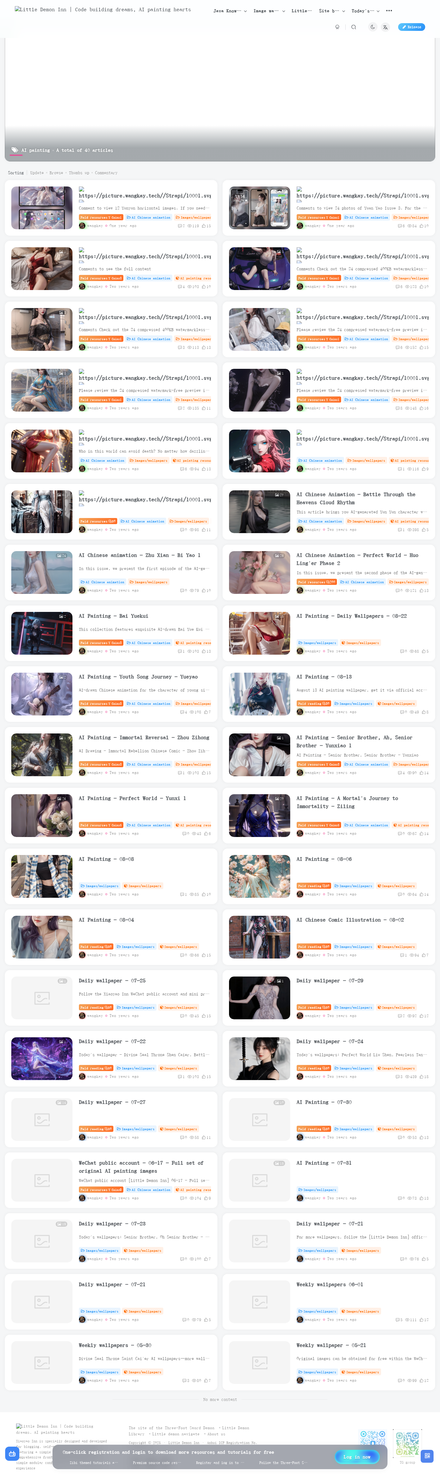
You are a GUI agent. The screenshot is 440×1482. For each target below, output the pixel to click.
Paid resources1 (101, 217)
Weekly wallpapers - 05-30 (115, 1345)
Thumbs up (79, 172)
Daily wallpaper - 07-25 (112, 980)
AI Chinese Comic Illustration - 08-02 (350, 920)
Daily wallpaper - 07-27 (112, 1102)
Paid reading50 (314, 885)
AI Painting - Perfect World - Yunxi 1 (132, 798)
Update (37, 172)
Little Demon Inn (183, 1442)
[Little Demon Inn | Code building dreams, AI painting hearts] (63, 1429)
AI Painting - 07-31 (324, 1163)
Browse (56, 172)
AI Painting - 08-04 (106, 920)
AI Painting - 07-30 (324, 1102)
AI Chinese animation (151, 217)
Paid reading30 (314, 703)
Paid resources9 (101, 1189)
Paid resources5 (101, 825)
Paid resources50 (98, 521)
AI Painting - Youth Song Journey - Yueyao (138, 676)
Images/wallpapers (197, 217)
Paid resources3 (101, 278)
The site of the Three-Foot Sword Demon (172, 1428)
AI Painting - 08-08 (106, 859)
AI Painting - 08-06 (324, 859)
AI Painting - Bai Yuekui (113, 616)
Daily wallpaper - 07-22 (112, 1041)
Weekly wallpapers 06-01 (330, 1284)
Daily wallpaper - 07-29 (330, 980)
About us (216, 1434)
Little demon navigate (176, 1434)
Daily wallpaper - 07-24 (330, 1041)
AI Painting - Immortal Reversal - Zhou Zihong (144, 737)
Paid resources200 (316, 582)
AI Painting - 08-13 (324, 676)
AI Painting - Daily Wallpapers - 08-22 (352, 616)
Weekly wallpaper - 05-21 (331, 1345)
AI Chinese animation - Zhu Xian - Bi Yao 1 (140, 555)
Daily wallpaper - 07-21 (330, 1223)
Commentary (106, 172)
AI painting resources (200, 278)
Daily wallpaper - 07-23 (112, 1223)
